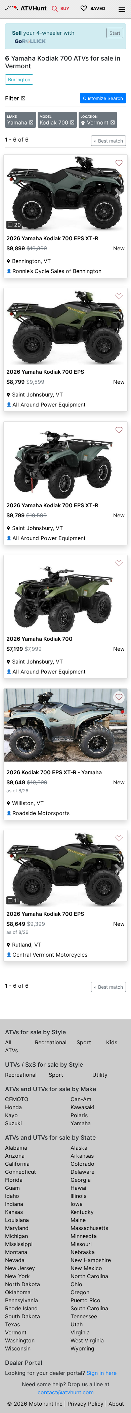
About (116, 1403)
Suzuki (13, 1123)
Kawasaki (82, 1107)
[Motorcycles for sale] (55, 8)
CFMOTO (16, 1099)
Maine (78, 1220)
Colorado (82, 1163)
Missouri (81, 1244)
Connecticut (20, 1171)
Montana (16, 1252)
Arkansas (82, 1155)
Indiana (14, 1204)
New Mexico (86, 1268)
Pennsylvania (21, 1300)
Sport (84, 1042)
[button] (13, 193)
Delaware (82, 1171)
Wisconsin (18, 1348)
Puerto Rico (85, 1300)
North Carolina (89, 1276)
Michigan (16, 1236)
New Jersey (20, 1268)
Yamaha (81, 1123)
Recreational (51, 1042)
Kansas (14, 1212)
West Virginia (87, 1340)
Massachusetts (89, 1228)
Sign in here (102, 1373)
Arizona (15, 1155)
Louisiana (17, 1220)
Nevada (15, 1260)
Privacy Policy (85, 1403)
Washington (20, 1340)
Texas (12, 1324)
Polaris (79, 1115)
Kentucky (82, 1212)
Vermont (16, 1332)
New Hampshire (91, 1260)
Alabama (16, 1147)
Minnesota (84, 1236)
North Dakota (22, 1284)
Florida (14, 1179)
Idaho (12, 1196)
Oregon (80, 1292)
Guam (12, 1187)
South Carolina (89, 1308)
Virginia (80, 1332)
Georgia (81, 1179)
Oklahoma (18, 1292)
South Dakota (22, 1316)
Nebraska (83, 1252)
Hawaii (79, 1187)
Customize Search (103, 98)
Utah (77, 1324)
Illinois (78, 1196)
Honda (13, 1107)
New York (17, 1276)
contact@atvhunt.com (66, 1392)
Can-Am (81, 1099)
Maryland (17, 1228)
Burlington (19, 79)
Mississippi (19, 1244)
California (17, 1163)
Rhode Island (21, 1308)
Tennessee (84, 1316)
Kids (111, 1042)
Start (115, 33)
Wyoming (82, 1348)
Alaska (79, 1147)
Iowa (77, 1204)
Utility (99, 1074)
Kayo (11, 1115)
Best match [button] (110, 141)
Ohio (76, 1284)
